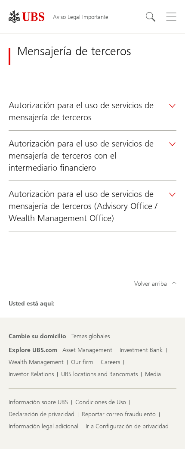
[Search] (150, 17)
